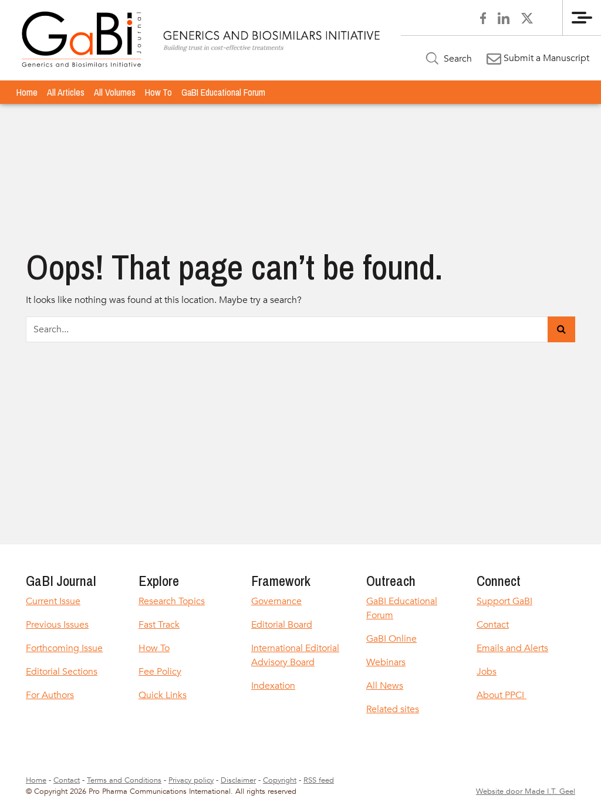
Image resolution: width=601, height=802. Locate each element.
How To (158, 92)
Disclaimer (238, 780)
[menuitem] (27, 92)
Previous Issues (57, 624)
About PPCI (501, 695)
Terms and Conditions (124, 780)
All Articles (66, 92)
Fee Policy (160, 671)
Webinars (386, 662)
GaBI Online (391, 638)
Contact (493, 624)
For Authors (50, 695)
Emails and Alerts (512, 648)
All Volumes (115, 92)
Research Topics (172, 601)
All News (384, 685)
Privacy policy (191, 780)
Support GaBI (504, 601)
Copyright (279, 780)
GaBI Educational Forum (223, 92)
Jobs (487, 671)
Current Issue (53, 601)
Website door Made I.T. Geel (525, 791)
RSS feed (318, 780)
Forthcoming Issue (64, 648)
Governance (276, 601)
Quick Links (163, 695)
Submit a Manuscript (545, 58)
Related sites (392, 709)
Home (27, 92)
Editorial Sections (61, 671)
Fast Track (159, 624)
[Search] (561, 329)
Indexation (273, 685)
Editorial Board (281, 624)
